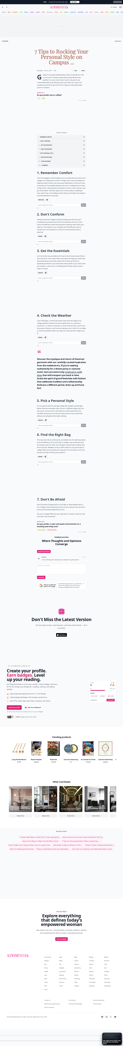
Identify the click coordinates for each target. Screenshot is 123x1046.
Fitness (91, 964)
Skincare (61, 982)
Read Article (24, 816)
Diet (61, 12)
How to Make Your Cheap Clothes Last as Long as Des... (29, 845)
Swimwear (107, 982)
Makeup (66, 12)
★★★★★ (118, 41)
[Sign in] (120, 7)
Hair (21, 12)
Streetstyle (92, 982)
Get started (111, 700)
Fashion (96, 12)
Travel (56, 12)
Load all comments (44, 551)
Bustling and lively (51, 530)
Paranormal (49, 12)
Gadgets (38, 12)
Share (83, 70)
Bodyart (46, 961)
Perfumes (92, 979)
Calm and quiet (41, 530)
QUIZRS (84, 100)
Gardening (80, 12)
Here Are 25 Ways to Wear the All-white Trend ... (41, 841)
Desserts (106, 961)
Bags (75, 957)
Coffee (43, 98)
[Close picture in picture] (104, 1034)
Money (76, 975)
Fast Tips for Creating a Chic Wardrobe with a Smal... (92, 849)
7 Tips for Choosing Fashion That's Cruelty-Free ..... (81, 841)
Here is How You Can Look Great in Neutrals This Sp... (82, 837)
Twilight (76, 986)
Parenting (77, 979)
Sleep (101, 12)
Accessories (47, 957)
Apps (9, 12)
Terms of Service (49, 1007)
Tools (45, 989)
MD (55, 70)
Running (106, 979)
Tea (39, 98)
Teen (45, 986)
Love (91, 12)
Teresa (41, 70)
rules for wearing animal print (22, 849)
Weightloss (15, 12)
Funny (46, 968)
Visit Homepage (61, 939)
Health (112, 12)
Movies (91, 975)
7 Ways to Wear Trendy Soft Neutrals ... (100, 845)
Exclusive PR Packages (75, 1004)
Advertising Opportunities (52, 1004)
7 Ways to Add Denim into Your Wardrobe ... (53, 849)
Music (106, 975)
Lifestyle (106, 971)
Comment (41, 577)
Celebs (31, 12)
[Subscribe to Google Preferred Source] (48, 585)
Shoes (107, 12)
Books (61, 961)
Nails (117, 12)
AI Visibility (72, 1000)
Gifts (43, 12)
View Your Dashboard (34, 707)
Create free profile (14, 707)
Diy (60, 964)
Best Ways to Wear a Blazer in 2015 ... (67, 845)
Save (75, 70)
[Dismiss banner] (83, 583)
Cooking (91, 961)
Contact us (47, 1000)
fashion (5, 41)
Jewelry (91, 971)
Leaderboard (93, 700)
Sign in (41, 712)
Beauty (26, 12)
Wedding (92, 986)
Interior (76, 971)
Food (86, 12)
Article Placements (98, 1000)
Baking (4, 12)
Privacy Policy (97, 1004)
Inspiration (73, 12)
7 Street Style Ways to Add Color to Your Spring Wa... (40, 837)
